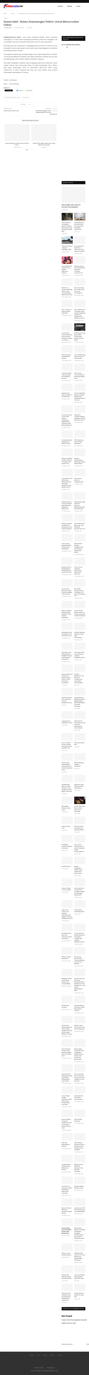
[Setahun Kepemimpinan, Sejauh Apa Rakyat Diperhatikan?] (79, 452)
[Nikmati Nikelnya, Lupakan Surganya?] (79, 757)
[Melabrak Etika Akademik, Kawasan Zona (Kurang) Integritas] (79, 1158)
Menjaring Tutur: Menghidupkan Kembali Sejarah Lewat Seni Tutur (67, 569)
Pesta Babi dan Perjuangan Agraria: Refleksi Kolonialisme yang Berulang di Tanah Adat (67, 227)
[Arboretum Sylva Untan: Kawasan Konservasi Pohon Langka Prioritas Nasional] (79, 1068)
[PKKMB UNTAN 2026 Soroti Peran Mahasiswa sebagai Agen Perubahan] (79, 1247)
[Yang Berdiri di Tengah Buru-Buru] (67, 715)
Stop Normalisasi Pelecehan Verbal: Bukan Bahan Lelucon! (79, 1008)
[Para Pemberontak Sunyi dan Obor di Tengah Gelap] (79, 349)
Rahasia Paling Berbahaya (66, 957)
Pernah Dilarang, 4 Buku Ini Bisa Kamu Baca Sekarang (79, 809)
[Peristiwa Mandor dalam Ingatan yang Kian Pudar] (79, 1269)
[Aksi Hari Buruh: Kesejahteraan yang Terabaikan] (79, 820)
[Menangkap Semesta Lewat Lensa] (67, 800)
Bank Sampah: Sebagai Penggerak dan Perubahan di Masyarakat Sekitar (78, 548)
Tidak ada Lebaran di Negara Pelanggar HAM (67, 247)
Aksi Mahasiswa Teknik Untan (12, 97)
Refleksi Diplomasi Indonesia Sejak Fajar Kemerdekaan (79, 635)
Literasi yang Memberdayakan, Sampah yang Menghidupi (67, 546)
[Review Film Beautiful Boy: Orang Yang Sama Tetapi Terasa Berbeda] (79, 951)
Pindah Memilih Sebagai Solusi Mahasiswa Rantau (66, 1167)
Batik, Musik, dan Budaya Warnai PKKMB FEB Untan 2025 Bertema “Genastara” (67, 656)
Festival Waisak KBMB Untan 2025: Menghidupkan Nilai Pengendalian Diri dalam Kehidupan (79, 702)
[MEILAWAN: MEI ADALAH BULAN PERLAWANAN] (73, 195)
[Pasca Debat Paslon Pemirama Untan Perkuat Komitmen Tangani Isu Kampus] (67, 327)
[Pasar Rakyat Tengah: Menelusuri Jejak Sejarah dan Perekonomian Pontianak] (67, 1090)
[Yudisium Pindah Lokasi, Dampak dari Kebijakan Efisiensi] (67, 367)
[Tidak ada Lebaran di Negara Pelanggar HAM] (67, 240)
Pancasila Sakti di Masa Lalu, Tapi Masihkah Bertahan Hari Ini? (79, 526)
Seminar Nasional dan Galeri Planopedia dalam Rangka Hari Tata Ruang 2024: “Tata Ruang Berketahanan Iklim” (79, 984)
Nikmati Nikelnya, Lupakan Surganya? (79, 764)
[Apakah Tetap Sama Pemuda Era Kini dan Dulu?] (67, 387)
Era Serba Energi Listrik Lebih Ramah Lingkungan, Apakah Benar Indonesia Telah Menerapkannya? (67, 420)
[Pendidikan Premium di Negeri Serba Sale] (67, 838)
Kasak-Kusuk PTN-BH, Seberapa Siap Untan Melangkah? (79, 1209)
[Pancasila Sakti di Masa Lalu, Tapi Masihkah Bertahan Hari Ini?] (79, 517)
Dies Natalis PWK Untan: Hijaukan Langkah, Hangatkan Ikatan (79, 655)
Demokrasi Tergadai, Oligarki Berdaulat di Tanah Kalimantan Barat (79, 417)
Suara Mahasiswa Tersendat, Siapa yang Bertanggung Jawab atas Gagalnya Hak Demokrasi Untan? (79, 314)
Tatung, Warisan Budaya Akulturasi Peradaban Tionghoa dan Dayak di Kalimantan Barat (79, 938)
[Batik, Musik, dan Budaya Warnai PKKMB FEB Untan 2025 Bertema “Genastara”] (67, 646)
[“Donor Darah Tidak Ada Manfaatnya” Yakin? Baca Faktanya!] (79, 561)
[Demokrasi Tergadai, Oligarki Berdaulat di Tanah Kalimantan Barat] (79, 409)
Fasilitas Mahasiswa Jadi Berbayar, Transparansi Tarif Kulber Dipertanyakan (79, 678)
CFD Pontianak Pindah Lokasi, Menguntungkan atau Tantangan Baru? (66, 1052)
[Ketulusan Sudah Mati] (79, 737)
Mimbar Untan (38, 1368)
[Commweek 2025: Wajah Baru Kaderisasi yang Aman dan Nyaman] (79, 240)
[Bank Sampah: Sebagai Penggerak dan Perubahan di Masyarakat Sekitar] (79, 537)
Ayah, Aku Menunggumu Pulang (66, 1144)
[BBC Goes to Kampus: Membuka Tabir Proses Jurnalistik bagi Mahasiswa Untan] (67, 282)
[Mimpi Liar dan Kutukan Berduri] (67, 1247)
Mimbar (69, 6)
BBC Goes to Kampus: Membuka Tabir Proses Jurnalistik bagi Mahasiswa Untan (67, 291)
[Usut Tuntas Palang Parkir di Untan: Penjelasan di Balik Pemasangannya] (79, 838)
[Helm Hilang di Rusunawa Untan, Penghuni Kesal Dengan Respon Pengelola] (79, 1137)
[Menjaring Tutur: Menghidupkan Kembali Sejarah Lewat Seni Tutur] (67, 561)
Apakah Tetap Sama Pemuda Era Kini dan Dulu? (67, 394)
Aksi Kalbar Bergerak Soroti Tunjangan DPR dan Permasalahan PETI (79, 592)
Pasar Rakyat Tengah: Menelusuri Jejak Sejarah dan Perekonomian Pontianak (67, 1100)
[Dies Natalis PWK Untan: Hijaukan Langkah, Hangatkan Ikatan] (79, 646)
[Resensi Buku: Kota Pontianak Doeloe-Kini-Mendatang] (67, 1222)
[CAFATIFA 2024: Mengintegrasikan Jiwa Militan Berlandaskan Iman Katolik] (67, 1068)
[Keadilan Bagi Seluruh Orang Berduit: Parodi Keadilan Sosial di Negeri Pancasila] (67, 778)
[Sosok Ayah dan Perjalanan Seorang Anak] (79, 1090)
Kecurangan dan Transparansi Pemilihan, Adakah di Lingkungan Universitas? (79, 891)
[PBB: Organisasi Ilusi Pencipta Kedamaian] (79, 434)
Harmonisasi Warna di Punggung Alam (78, 480)
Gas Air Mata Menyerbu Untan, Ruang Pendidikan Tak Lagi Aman (67, 591)
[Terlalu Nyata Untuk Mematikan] (79, 904)
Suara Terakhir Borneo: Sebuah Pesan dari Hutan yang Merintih (67, 745)
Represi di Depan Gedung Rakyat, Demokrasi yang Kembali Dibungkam (67, 614)
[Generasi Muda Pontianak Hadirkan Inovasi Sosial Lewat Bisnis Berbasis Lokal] (67, 1113)
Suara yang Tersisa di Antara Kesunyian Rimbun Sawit (79, 375)
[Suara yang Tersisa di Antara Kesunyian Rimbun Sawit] (79, 367)
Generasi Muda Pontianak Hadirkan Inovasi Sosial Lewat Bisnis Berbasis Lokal (67, 1124)
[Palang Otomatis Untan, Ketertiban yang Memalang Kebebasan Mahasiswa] (67, 496)
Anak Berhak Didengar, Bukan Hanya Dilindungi (67, 1276)
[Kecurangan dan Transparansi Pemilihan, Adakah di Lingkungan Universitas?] (79, 882)
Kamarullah (26, 97)
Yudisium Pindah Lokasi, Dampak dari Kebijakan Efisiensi (66, 375)
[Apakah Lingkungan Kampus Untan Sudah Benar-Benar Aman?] (79, 860)
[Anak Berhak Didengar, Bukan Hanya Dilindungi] (67, 1269)
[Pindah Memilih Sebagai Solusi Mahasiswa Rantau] (67, 1158)
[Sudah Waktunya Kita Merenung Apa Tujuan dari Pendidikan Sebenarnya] (79, 216)
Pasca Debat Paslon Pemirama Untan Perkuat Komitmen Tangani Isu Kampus (67, 336)
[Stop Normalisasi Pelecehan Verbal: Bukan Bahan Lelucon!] (79, 999)
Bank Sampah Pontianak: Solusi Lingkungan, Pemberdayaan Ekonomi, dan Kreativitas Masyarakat (79, 1054)
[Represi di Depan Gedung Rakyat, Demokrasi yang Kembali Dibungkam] (67, 604)
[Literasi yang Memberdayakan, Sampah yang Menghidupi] (67, 537)
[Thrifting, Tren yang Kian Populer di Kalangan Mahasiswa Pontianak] (67, 1180)
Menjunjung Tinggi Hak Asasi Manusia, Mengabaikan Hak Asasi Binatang (79, 505)
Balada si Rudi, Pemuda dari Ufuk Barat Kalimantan (79, 1027)
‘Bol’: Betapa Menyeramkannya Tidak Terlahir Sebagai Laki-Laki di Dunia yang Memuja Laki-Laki (67, 1030)
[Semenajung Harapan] (67, 999)
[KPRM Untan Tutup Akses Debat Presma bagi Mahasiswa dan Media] (79, 327)
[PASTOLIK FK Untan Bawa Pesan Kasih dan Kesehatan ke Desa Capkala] (79, 715)
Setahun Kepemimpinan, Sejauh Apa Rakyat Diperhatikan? (79, 461)
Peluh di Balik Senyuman (78, 1120)
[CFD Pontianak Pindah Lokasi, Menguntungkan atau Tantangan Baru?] (67, 1043)
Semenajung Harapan (65, 1006)
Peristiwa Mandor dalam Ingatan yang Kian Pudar (79, 1276)
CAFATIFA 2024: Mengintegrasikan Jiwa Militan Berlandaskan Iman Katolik (67, 1077)
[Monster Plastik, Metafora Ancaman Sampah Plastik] (67, 1202)
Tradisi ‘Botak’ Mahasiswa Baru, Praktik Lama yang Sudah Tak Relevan (79, 613)
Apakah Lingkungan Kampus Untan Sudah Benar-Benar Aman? (78, 870)
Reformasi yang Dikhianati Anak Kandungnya (79, 786)
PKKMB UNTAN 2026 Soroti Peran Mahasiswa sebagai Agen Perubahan (79, 1256)
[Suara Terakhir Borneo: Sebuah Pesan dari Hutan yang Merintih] (67, 737)
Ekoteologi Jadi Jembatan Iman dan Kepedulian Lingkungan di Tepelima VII (66, 1296)
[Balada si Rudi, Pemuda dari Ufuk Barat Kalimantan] (79, 1019)
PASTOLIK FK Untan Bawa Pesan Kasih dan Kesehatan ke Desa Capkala (79, 724)
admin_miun (8, 27)
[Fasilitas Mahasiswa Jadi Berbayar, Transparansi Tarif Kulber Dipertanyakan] (79, 668)
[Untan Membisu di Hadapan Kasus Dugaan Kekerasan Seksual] (67, 260)
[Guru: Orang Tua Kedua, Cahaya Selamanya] (67, 303)
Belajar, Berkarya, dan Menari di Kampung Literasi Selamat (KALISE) (67, 526)
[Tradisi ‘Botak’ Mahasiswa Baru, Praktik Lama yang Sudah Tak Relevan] (79, 604)
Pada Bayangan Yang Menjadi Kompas (66, 356)
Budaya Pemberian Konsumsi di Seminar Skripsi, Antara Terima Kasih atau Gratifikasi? (67, 678)
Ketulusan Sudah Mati (79, 743)
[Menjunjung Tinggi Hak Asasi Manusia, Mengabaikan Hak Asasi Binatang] (79, 496)
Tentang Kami (50, 1368)
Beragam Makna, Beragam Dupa (79, 1187)
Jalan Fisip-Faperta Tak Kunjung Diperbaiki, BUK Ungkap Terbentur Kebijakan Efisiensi (67, 914)
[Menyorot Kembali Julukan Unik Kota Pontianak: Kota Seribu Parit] (67, 452)
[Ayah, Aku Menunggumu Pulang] (67, 1137)
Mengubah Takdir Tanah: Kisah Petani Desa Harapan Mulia (67, 981)
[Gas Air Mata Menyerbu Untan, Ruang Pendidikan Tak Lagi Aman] (67, 583)
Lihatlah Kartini (66, 866)
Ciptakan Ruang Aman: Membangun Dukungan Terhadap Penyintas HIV (79, 269)
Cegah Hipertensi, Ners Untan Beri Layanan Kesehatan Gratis (67, 700)
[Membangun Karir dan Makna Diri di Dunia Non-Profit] (67, 626)
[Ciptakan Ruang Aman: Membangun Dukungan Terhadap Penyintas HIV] (79, 260)
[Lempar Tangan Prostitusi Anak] (67, 882)
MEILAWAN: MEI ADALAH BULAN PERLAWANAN (71, 206)
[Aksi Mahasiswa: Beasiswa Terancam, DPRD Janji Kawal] (67, 927)
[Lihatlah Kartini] (67, 860)
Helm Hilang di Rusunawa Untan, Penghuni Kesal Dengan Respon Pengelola (79, 1146)
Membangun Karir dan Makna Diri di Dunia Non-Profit (67, 634)
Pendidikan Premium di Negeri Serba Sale (67, 846)
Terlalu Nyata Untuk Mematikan (79, 910)
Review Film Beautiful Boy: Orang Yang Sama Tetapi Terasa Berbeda (79, 960)
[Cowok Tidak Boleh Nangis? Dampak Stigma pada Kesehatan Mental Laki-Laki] (79, 387)
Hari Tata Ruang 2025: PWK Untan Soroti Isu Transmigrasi (79, 290)
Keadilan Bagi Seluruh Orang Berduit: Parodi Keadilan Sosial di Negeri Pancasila (67, 788)
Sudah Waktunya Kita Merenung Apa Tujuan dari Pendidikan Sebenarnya (79, 226)
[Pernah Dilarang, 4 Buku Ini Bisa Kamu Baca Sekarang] (79, 800)
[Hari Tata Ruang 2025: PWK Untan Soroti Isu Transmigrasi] (79, 282)
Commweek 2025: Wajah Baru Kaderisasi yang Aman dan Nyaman (79, 248)
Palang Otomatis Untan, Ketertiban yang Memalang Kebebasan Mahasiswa (67, 505)
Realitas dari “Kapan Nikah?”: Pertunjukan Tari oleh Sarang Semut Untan (67, 766)
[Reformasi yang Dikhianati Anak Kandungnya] (79, 778)
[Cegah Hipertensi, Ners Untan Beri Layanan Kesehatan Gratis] (67, 691)
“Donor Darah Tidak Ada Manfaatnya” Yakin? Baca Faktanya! (78, 570)
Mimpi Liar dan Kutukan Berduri (66, 1254)
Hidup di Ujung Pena (66, 827)
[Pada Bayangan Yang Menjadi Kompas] (67, 349)
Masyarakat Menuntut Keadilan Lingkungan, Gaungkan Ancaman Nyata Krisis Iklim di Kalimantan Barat (79, 1233)
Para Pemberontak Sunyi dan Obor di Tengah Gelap (79, 356)
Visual (78, 6)
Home (5, 13)
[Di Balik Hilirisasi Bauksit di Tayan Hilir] (79, 1287)
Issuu (70, 1344)
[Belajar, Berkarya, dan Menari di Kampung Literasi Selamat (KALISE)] (67, 517)
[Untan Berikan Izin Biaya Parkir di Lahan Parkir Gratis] (17, 132)
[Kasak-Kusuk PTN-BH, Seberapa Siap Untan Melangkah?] (79, 1202)
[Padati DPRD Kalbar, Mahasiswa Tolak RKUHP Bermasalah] (43, 132)
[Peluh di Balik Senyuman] (79, 1113)
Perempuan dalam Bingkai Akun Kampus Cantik (67, 441)
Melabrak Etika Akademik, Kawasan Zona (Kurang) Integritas (78, 1168)
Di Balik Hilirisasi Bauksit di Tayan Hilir (79, 1294)
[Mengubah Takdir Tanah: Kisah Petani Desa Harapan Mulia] (67, 972)
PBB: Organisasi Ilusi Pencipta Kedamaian (79, 441)
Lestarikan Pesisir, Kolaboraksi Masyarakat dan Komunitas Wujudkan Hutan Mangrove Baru (67, 483)
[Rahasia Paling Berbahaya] (67, 951)
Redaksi (60, 6)
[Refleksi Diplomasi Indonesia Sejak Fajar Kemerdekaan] (79, 626)
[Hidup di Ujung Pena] (67, 820)
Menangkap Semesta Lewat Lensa (66, 808)
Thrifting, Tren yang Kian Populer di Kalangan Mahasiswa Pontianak (67, 1189)
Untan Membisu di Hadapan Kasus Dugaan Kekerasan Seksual (67, 269)
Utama (12, 13)
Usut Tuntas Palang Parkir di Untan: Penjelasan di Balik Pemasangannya (79, 848)
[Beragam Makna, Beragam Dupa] (79, 1180)
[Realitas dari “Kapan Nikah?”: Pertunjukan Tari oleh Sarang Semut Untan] (67, 757)
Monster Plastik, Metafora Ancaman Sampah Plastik (67, 1210)
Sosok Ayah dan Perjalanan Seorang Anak (78, 1097)
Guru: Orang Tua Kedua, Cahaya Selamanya (66, 311)
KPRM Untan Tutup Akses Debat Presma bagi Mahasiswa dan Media (79, 336)
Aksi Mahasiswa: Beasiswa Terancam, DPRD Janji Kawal (67, 936)
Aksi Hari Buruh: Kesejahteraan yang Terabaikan (79, 828)
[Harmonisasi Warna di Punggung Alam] (79, 472)
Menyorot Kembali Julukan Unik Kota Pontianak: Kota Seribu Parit (67, 461)
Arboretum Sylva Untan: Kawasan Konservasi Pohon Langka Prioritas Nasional (79, 1077)
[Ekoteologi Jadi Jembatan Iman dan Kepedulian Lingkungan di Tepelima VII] (67, 1287)
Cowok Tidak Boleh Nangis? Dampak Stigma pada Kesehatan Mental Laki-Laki (79, 396)
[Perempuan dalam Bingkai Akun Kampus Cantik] (67, 434)
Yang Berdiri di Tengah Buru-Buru (67, 722)
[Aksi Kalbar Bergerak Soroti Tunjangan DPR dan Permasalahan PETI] (79, 583)
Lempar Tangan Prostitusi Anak (66, 889)
